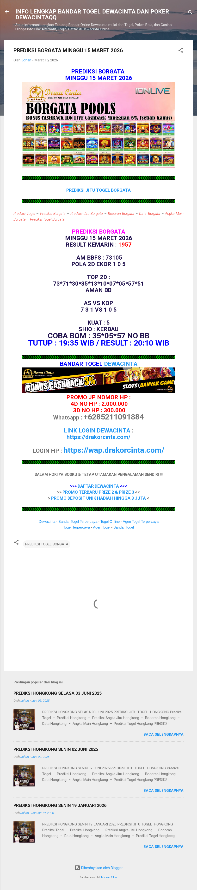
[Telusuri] (190, 13)
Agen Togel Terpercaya (141, 521)
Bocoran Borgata (121, 213)
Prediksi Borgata (53, 213)
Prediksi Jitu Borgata (86, 213)
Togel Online (110, 521)
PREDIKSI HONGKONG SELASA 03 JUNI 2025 (57, 693)
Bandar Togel (123, 527)
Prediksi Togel (24, 213)
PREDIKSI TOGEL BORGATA (46, 544)
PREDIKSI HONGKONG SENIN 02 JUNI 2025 (55, 749)
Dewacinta (47, 521)
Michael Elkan (109, 877)
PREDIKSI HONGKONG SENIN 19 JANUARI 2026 (59, 805)
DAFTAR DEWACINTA (98, 486)
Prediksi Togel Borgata (47, 219)
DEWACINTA (120, 363)
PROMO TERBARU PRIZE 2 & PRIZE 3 (98, 492)
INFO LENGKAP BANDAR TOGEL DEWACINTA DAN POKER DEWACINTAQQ (92, 14)
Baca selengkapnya (163, 734)
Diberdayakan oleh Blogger (101, 868)
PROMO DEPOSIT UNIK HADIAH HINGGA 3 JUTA (98, 498)
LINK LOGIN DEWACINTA (97, 430)
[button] (181, 51)
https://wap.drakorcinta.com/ (113, 450)
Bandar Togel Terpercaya (77, 521)
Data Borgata (149, 213)
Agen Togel (101, 527)
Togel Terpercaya (76, 527)
